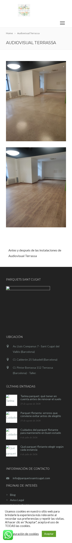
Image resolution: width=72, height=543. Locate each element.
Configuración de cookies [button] (22, 534)
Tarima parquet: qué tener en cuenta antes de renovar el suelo (40, 397)
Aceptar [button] (49, 533)
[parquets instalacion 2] (36, 101)
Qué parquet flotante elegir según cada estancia (42, 448)
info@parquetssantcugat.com (31, 478)
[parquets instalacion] (36, 187)
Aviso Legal (17, 500)
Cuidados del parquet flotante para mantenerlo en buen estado (40, 431)
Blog (13, 494)
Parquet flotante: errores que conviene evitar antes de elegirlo (40, 414)
